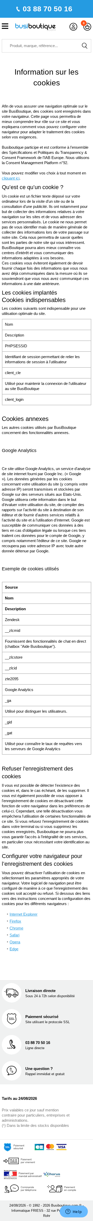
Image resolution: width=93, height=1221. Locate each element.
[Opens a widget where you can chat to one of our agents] (73, 1212)
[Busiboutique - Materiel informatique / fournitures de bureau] (35, 26)
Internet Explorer (23, 914)
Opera (15, 942)
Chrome (16, 928)
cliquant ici (10, 178)
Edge (14, 949)
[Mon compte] (73, 27)
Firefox (15, 921)
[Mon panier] (87, 27)
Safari (14, 935)
